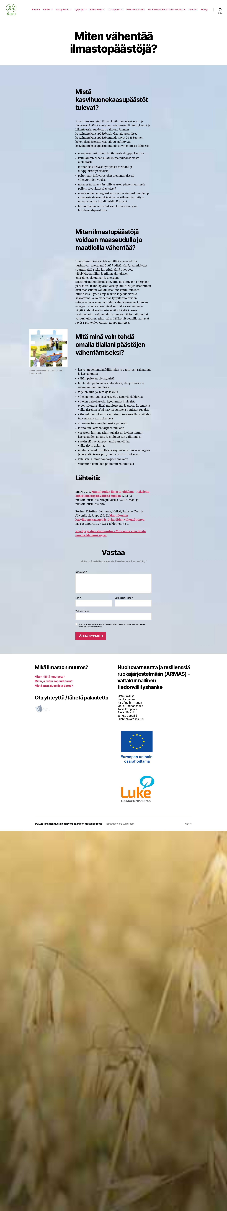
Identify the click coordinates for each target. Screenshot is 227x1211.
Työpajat (79, 9)
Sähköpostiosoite (124, 598)
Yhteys (204, 9)
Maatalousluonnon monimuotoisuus (166, 9)
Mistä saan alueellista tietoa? (54, 685)
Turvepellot (114, 9)
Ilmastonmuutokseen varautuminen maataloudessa (73, 823)
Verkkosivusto (82, 611)
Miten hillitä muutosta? (50, 676)
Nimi (78, 598)
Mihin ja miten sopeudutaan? (54, 681)
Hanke (46, 9)
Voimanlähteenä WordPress (120, 823)
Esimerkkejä (96, 9)
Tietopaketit (62, 9)
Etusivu (36, 9)
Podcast (193, 9)
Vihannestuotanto (135, 9)
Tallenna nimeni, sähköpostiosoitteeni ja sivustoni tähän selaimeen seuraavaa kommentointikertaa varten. (111, 625)
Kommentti (81, 572)
